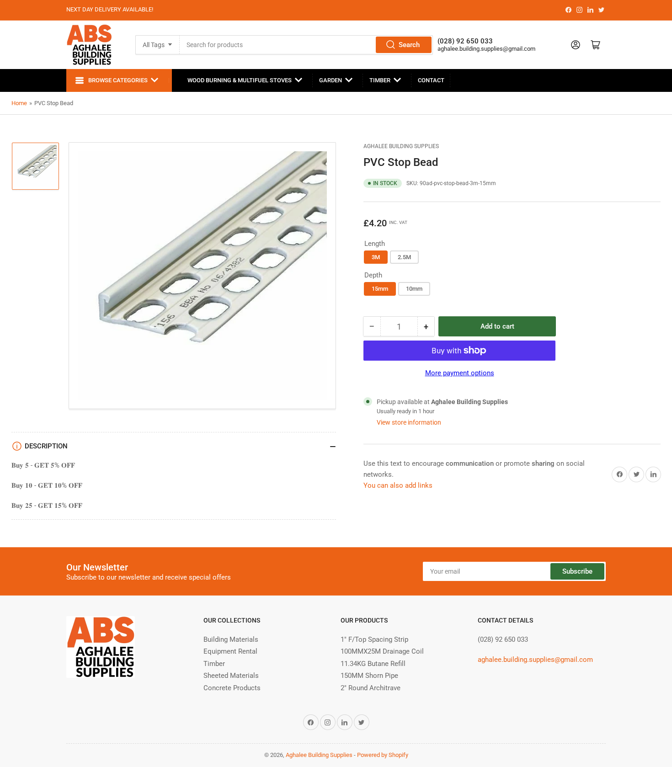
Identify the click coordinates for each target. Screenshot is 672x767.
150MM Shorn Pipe (369, 675)
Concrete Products (232, 688)
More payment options (459, 373)
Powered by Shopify (382, 754)
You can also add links (397, 485)
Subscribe (577, 571)
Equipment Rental (230, 651)
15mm (380, 288)
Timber (379, 80)
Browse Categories (118, 80)
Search (409, 45)
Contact (431, 80)
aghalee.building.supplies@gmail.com (486, 48)
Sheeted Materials (231, 675)
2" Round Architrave (370, 688)
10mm (414, 288)
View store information (409, 422)
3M (376, 257)
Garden (330, 80)
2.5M (404, 257)
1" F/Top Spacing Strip (374, 639)
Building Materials (230, 639)
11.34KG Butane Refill (373, 664)
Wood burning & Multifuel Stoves (239, 80)
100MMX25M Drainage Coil (382, 651)
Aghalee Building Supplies (401, 146)
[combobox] (306, 44)
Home (19, 103)
